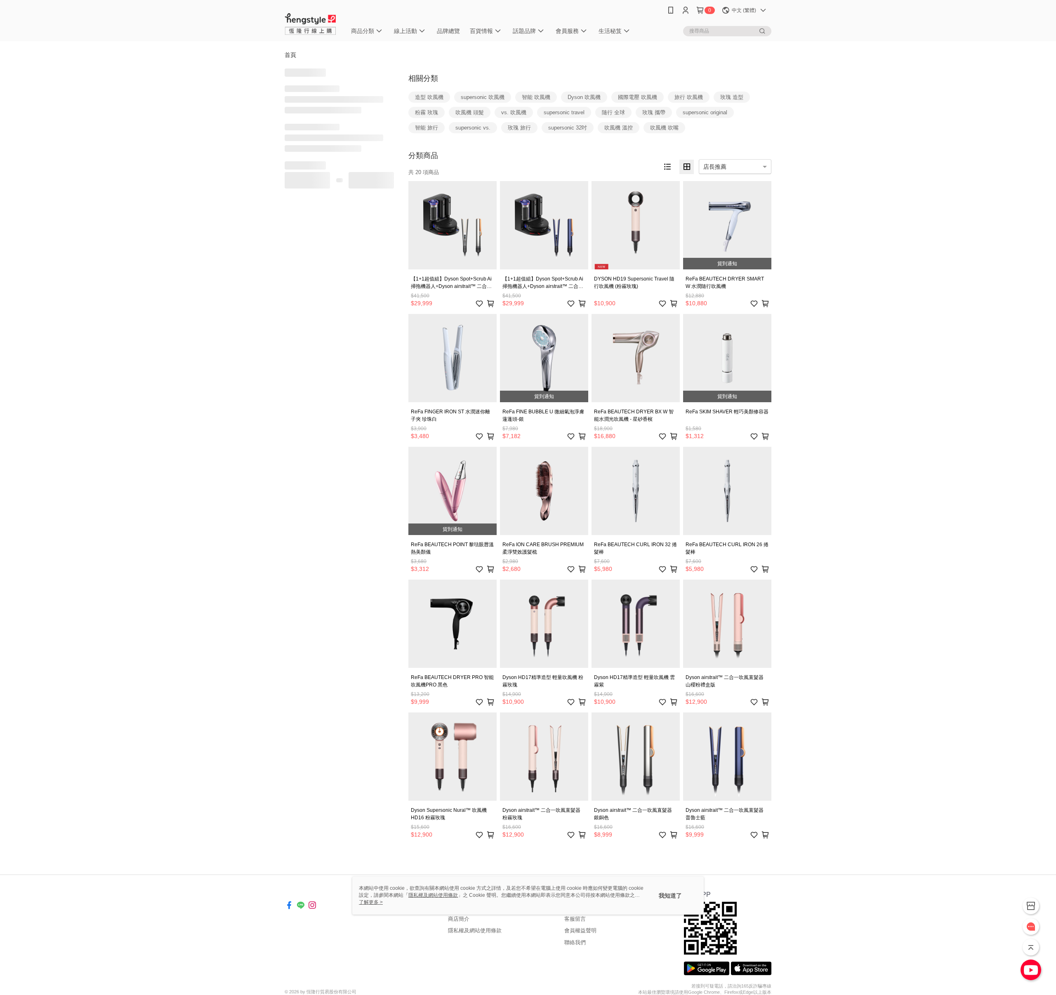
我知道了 (670, 895)
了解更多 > (371, 902)
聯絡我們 (575, 942)
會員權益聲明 (580, 930)
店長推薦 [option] (714, 166)
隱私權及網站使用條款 (475, 930)
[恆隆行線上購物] (311, 21)
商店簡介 (458, 919)
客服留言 (575, 919)
